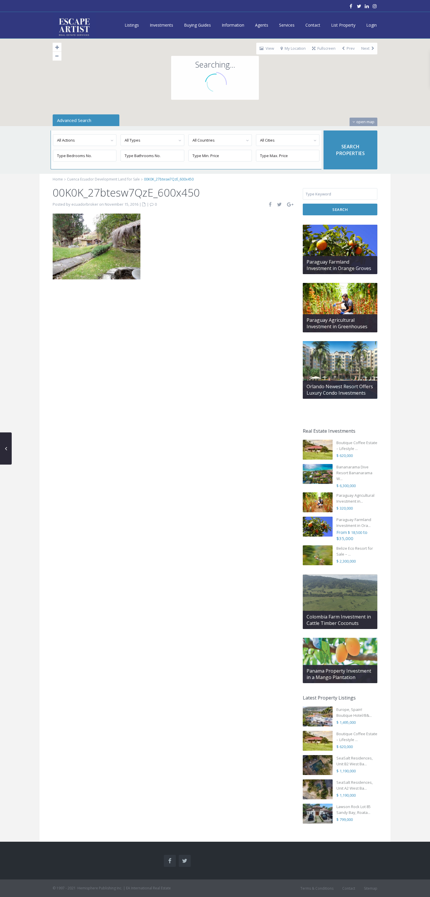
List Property (343, 25)
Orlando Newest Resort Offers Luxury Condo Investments (340, 389)
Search (340, 209)
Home (58, 179)
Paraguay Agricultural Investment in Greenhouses (337, 323)
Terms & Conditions (316, 888)
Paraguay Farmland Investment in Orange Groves (339, 265)
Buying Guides (197, 25)
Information (233, 25)
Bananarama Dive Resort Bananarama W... (354, 472)
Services (287, 25)
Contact (312, 25)
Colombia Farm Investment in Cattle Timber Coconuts (339, 620)
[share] (270, 204)
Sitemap (370, 888)
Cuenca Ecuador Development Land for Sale (103, 179)
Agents (261, 25)
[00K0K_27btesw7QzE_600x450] (96, 245)
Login (371, 25)
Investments (161, 25)
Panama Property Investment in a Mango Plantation (339, 674)
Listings (132, 25)
